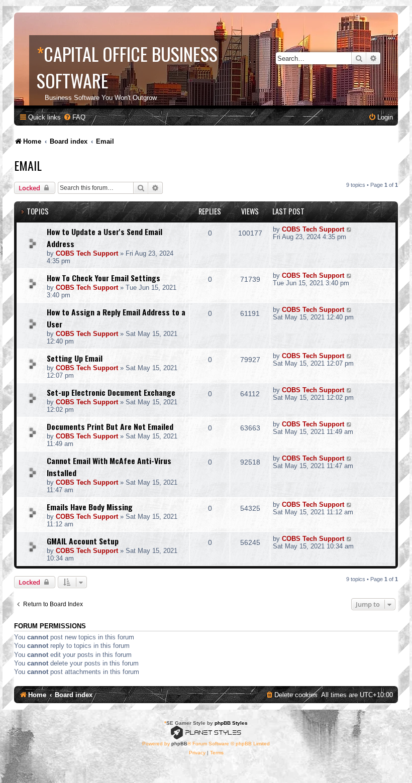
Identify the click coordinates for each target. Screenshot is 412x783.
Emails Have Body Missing (90, 507)
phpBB (179, 743)
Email (28, 165)
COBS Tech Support (87, 253)
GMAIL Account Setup (83, 541)
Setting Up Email (74, 358)
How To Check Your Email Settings (103, 278)
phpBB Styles (231, 723)
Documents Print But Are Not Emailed (110, 426)
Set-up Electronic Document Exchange (111, 392)
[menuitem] (74, 117)
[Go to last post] (349, 229)
